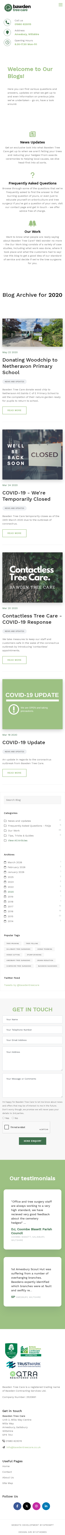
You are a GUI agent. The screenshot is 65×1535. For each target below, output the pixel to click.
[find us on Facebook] (17, 1506)
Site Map (7, 1483)
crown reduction (45, 960)
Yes (6, 1118)
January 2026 (16, 872)
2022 (11, 886)
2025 (11, 877)
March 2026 (15, 862)
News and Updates (14, 382)
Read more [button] (14, 410)
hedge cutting (13, 955)
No (16, 1118)
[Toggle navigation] (60, 5)
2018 (10, 901)
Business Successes (47, 966)
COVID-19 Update (23, 742)
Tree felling (32, 943)
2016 (10, 911)
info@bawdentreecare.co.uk (23, 1447)
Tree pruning (12, 943)
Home (6, 1466)
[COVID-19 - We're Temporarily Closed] (32, 454)
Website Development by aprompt (32, 1525)
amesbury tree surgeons (18, 960)
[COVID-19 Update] (32, 703)
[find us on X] (27, 1506)
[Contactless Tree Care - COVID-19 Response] (32, 577)
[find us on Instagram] (36, 1506)
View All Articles (17, 840)
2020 (11, 891)
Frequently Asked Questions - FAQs (29, 825)
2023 (11, 881)
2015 (10, 916)
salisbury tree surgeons (18, 949)
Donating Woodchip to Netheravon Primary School (30, 366)
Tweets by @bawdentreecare (21, 985)
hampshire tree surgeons (18, 966)
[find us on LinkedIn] (46, 1506)
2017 (10, 906)
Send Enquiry (32, 1141)
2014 (10, 921)
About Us (8, 1477)
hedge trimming (44, 949)
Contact (7, 1471)
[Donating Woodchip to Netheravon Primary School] (32, 332)
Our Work (14, 830)
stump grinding (34, 955)
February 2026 (16, 867)
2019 (10, 896)
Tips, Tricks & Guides (21, 835)
